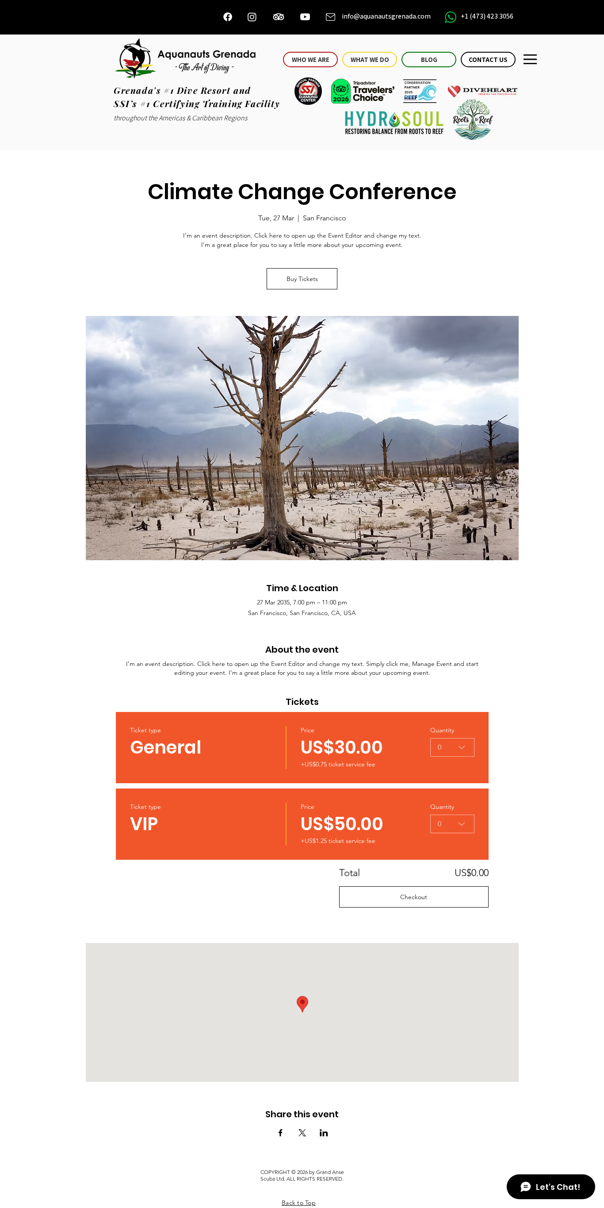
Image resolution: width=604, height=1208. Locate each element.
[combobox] (452, 747)
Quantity (442, 730)
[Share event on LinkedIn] (324, 1132)
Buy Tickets (302, 279)
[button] (530, 59)
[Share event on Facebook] (280, 1132)
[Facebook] (227, 17)
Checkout (413, 897)
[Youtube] (305, 17)
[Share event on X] (302, 1132)
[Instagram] (252, 17)
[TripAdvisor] (278, 17)
